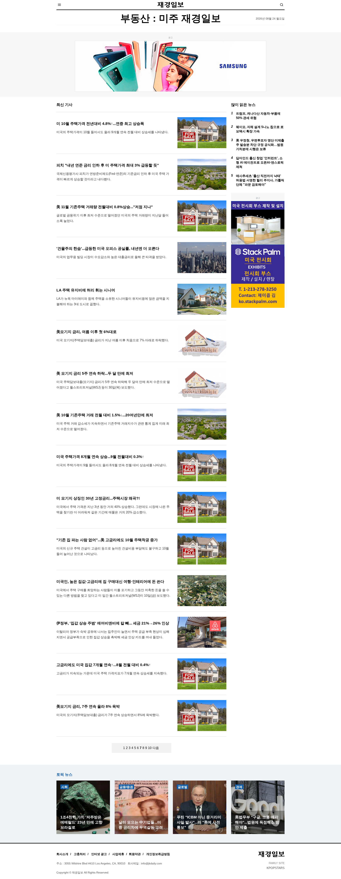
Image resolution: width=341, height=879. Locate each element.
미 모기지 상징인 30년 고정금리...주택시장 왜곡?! (98, 498)
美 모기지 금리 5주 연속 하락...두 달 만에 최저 (94, 373)
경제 (239, 787)
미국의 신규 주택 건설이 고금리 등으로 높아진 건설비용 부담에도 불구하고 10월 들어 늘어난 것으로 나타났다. (112, 551)
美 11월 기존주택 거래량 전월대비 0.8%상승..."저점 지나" (104, 207)
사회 (64, 787)
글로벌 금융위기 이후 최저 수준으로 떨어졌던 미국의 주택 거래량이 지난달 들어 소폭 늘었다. (112, 218)
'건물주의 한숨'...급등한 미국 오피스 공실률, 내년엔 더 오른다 (107, 248)
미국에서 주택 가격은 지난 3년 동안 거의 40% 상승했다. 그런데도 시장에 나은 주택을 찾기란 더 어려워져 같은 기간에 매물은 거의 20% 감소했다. (113, 509)
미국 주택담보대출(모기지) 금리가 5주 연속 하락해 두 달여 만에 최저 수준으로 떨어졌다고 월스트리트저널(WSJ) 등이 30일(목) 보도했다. (113, 384)
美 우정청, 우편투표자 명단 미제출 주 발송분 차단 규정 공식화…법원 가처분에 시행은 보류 (260, 145)
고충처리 (80, 854)
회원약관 (135, 854)
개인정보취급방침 (158, 854)
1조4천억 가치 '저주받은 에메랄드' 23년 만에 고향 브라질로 (81, 822)
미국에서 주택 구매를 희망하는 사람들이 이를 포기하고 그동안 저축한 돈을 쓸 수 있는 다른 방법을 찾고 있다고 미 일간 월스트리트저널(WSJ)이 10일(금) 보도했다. (113, 592)
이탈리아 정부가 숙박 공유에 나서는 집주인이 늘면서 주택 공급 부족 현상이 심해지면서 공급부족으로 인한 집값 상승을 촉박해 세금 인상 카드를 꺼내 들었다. (112, 634)
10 (150, 748)
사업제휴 (118, 854)
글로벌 (182, 787)
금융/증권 (126, 787)
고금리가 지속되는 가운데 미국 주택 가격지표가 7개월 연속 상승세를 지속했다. (111, 673)
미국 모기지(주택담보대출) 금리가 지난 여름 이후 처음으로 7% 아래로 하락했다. (112, 340)
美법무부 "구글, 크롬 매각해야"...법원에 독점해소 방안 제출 (257, 822)
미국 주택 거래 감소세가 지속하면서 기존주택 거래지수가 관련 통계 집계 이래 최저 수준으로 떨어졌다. (112, 426)
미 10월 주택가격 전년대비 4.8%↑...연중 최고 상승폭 (100, 124)
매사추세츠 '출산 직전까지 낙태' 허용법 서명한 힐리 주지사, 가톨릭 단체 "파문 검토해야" (260, 180)
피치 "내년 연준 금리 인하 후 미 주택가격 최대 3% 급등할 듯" (107, 165)
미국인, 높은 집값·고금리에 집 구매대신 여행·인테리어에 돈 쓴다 (110, 581)
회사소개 (62, 854)
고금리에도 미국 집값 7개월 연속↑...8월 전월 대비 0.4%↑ (103, 665)
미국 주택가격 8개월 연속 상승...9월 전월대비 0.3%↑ (100, 457)
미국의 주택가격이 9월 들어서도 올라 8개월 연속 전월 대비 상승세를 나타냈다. (111, 465)
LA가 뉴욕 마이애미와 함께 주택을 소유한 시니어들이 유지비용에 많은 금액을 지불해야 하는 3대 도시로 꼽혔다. (112, 301)
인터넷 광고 (99, 854)
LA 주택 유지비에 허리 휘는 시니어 (85, 290)
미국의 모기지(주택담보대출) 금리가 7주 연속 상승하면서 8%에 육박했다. (107, 715)
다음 (156, 748)
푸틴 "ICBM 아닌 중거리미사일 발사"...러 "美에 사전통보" (199, 822)
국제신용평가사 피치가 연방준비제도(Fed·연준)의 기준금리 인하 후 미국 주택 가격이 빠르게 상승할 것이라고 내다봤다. (112, 176)
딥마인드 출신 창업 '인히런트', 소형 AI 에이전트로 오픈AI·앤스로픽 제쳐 (260, 162)
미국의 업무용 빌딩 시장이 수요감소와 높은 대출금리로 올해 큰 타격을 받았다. (111, 257)
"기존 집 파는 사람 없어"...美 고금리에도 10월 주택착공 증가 (107, 540)
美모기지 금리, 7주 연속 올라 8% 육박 (88, 706)
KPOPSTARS (276, 868)
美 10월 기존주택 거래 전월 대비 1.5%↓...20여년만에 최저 (104, 415)
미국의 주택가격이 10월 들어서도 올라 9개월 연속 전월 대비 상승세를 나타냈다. (112, 132)
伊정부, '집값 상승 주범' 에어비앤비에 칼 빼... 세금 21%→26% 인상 (112, 623)
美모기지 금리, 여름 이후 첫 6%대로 (86, 332)
